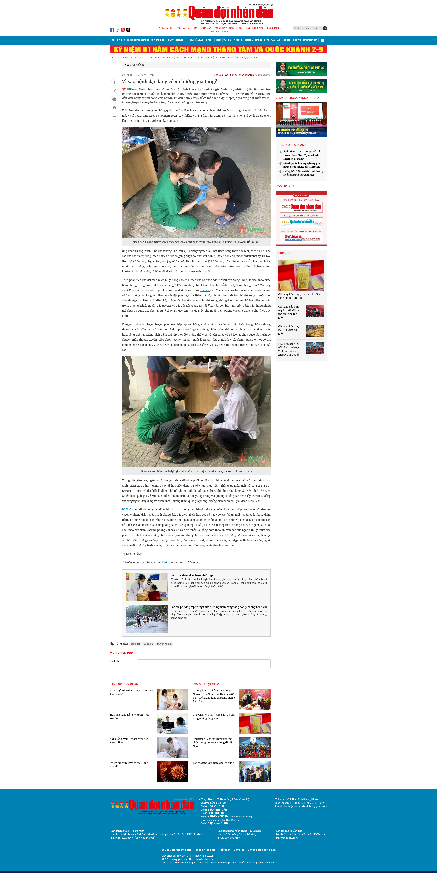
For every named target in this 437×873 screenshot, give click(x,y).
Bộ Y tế (126, 509)
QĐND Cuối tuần (202, 28)
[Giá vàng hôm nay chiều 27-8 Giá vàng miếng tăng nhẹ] (301, 275)
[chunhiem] (301, 86)
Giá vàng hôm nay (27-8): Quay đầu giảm (288, 330)
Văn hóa (227, 40)
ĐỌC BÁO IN (183, 28)
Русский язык (219, 31)
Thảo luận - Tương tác (231, 849)
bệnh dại (135, 643)
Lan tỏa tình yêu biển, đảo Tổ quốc (213, 762)
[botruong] (301, 69)
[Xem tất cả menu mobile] (322, 40)
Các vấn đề (138, 64)
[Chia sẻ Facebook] (114, 82)
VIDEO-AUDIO (165, 28)
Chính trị (120, 40)
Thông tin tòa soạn (205, 849)
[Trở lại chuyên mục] (114, 116)
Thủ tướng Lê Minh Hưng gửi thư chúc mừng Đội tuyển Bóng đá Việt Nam (213, 742)
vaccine (205, 290)
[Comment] (114, 99)
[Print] (114, 107)
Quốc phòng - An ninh (138, 40)
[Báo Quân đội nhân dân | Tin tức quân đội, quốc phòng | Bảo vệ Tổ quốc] (218, 14)
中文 (261, 28)
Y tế (127, 64)
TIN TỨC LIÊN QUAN (124, 684)
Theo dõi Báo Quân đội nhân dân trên (234, 74)
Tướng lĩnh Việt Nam (265, 40)
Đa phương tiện (158, 40)
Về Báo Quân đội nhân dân (176, 849)
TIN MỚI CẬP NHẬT (206, 684)
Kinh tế (209, 40)
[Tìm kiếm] (325, 28)
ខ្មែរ (275, 28)
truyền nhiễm (164, 643)
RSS (273, 849)
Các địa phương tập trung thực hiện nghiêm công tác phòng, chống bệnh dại (219, 607)
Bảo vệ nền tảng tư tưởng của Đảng (186, 40)
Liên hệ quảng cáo (257, 849)
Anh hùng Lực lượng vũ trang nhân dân (297, 40)
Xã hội (218, 40)
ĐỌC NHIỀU (285, 253)
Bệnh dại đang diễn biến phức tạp (192, 575)
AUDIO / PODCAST (293, 144)
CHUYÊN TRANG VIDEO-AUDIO (297, 98)
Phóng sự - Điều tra (243, 40)
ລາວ (269, 28)
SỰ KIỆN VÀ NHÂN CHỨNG (228, 28)
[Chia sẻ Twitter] (114, 90)
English (251, 28)
